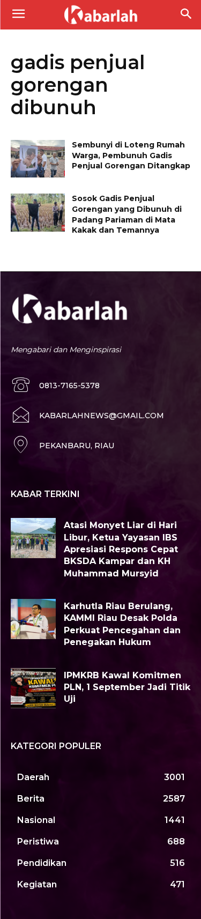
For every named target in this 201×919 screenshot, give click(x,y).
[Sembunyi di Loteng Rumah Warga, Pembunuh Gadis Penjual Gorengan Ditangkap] (38, 158)
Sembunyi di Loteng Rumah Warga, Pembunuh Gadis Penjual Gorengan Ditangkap (131, 155)
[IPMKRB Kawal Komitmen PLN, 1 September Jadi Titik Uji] (33, 688)
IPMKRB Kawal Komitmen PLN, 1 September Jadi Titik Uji (127, 687)
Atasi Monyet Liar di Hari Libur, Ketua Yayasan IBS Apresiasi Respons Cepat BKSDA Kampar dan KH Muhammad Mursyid (121, 549)
